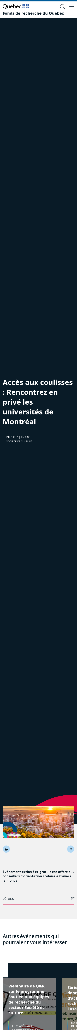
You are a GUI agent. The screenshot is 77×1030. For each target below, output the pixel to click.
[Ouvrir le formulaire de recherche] (62, 6)
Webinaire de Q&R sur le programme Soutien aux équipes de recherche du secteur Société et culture (28, 999)
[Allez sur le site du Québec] (16, 6)
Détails (8, 899)
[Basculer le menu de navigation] (71, 6)
